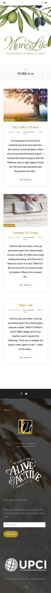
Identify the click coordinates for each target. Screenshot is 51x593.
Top (26, 587)
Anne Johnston (29, 132)
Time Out (25, 305)
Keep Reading (25, 180)
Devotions (9, 120)
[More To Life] (25, 45)
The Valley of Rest (25, 127)
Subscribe (10, 534)
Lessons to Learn (25, 232)
